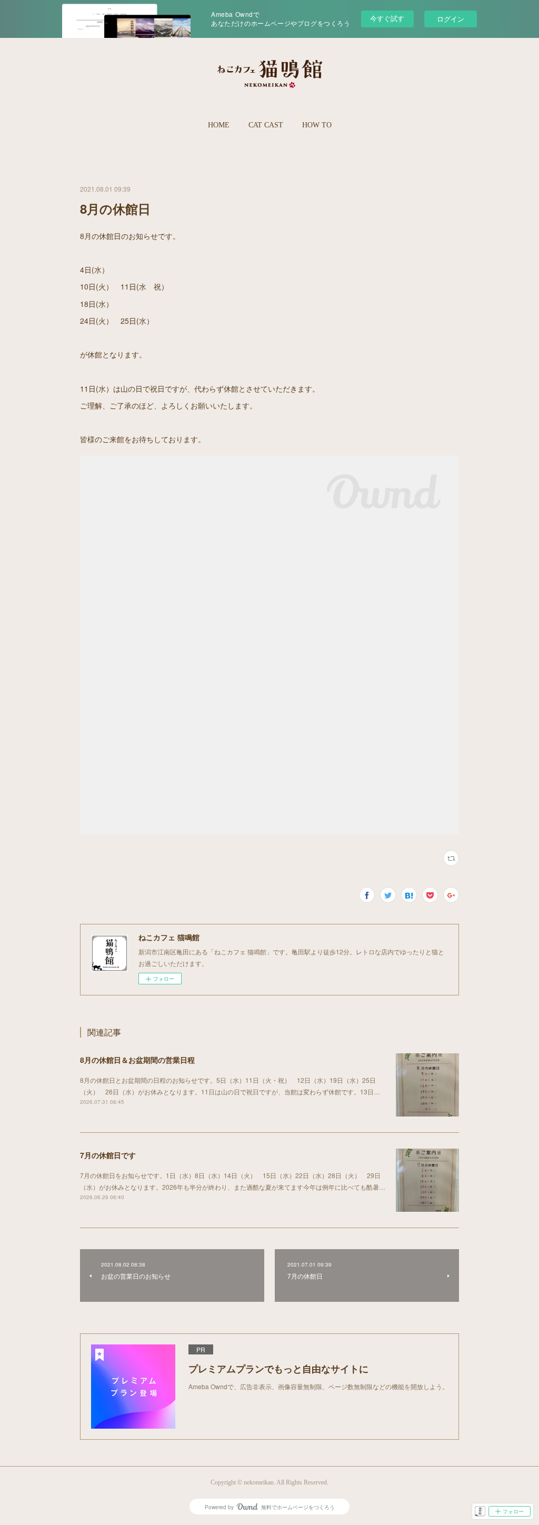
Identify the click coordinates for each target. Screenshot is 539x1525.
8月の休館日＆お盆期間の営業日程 (137, 1059)
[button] (218, 125)
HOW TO (317, 125)
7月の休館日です (108, 1155)
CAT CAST (265, 125)
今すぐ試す (387, 18)
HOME (218, 125)
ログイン (450, 19)
